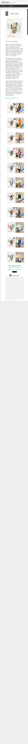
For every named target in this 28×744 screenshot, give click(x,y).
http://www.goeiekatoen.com (12, 98)
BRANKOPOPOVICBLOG (14, 267)
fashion (13, 269)
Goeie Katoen (14, 14)
